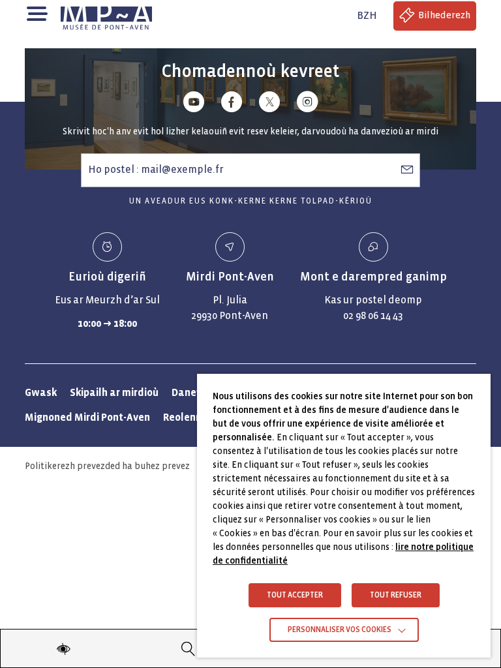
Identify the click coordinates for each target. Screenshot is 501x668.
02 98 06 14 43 (373, 315)
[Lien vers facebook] (231, 104)
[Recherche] (188, 648)
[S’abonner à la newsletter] (407, 169)
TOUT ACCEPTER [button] (295, 595)
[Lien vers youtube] (193, 104)
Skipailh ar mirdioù (114, 392)
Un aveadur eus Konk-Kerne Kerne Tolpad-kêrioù (250, 201)
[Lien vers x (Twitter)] (269, 104)
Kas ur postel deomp (373, 299)
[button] (36, 12)
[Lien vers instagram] (307, 104)
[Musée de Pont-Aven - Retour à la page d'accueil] (106, 15)
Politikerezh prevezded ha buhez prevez (107, 466)
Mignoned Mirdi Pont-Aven (87, 417)
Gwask (41, 392)
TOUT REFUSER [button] (395, 595)
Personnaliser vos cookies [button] (339, 630)
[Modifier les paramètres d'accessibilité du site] (63, 648)
